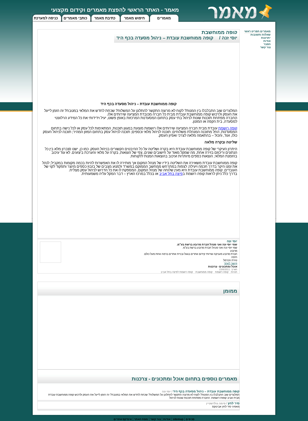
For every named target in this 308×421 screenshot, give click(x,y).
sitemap (178, 419)
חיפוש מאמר (134, 18)
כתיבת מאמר (104, 18)
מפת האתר (141, 419)
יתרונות (266, 37)
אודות (267, 41)
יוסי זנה (166, 391)
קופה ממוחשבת (203, 272)
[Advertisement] (205, 69)
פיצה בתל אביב (171, 174)
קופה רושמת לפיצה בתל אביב (177, 272)
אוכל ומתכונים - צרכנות (222, 266)
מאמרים (164, 18)
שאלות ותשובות (261, 34)
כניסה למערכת (46, 18)
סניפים (190, 419)
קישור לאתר (230, 263)
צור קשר (155, 419)
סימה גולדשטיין (215, 403)
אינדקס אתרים (123, 419)
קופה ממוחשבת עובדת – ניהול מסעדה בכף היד (206, 391)
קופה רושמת (227, 128)
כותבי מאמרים (75, 18)
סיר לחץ (233, 403)
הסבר (267, 44)
